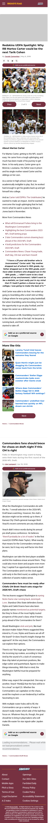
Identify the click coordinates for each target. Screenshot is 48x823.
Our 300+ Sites (29, 779)
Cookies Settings (30, 800)
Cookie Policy (29, 792)
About (4, 774)
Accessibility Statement (34, 796)
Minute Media (13, 807)
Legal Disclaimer (9, 796)
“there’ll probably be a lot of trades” (18, 536)
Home (4, 424)
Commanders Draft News (18, 756)
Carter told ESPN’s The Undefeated (25, 197)
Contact (5, 779)
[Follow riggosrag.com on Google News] (42, 334)
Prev (9, 104)
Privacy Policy (29, 787)
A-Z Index (6, 800)
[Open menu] (3, 3)
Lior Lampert (10, 464)
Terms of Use (8, 792)
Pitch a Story (8, 787)
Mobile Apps (7, 783)
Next (38, 104)
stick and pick (26, 626)
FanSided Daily (29, 783)
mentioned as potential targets (31, 609)
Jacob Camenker (12, 56)
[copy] (16, 60)
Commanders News (16, 424)
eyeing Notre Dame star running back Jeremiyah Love (23, 599)
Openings (27, 774)
